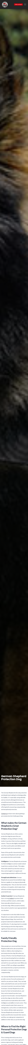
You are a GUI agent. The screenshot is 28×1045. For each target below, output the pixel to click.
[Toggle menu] (25, 4)
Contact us (4, 813)
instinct (11, 898)
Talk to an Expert (18, 4)
